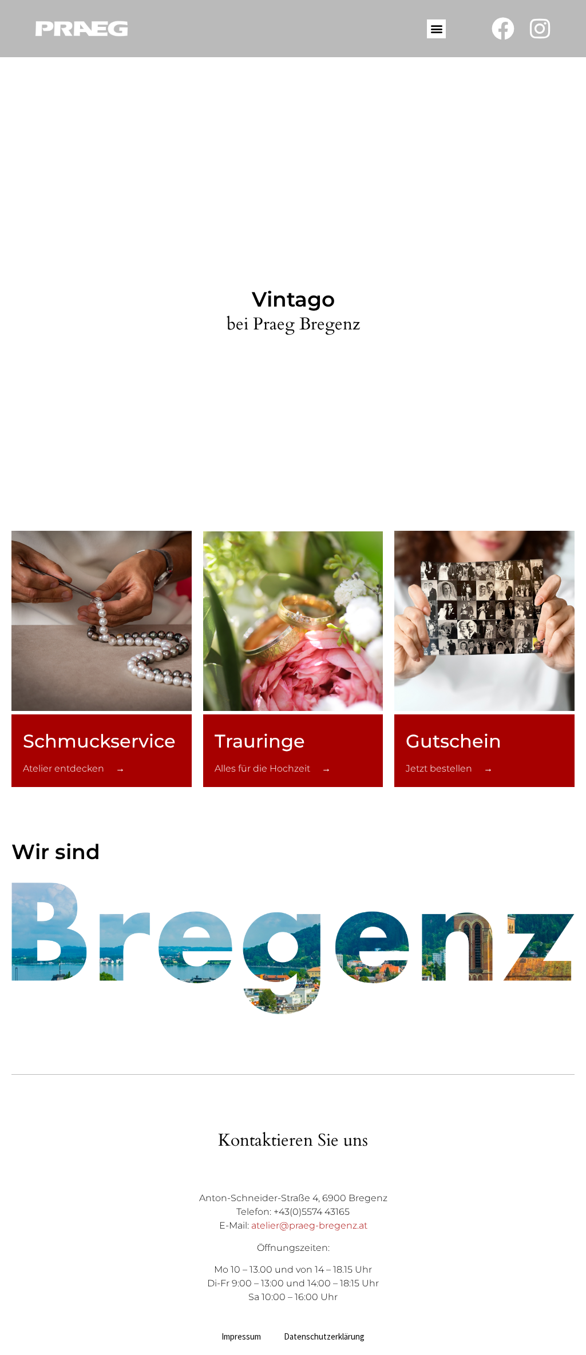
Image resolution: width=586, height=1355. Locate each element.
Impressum (241, 1336)
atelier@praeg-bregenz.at (309, 1225)
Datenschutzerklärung (324, 1336)
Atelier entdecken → (74, 768)
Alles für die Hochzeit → (273, 768)
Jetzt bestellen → (449, 768)
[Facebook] (503, 28)
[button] (436, 28)
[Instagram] (540, 28)
